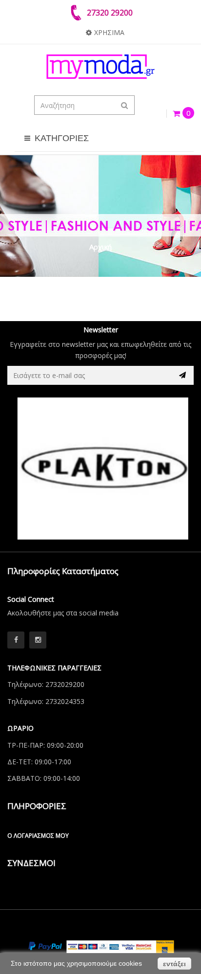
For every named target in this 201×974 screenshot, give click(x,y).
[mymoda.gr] (100, 67)
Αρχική (100, 247)
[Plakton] (100, 468)
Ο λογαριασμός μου (38, 835)
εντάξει (174, 964)
